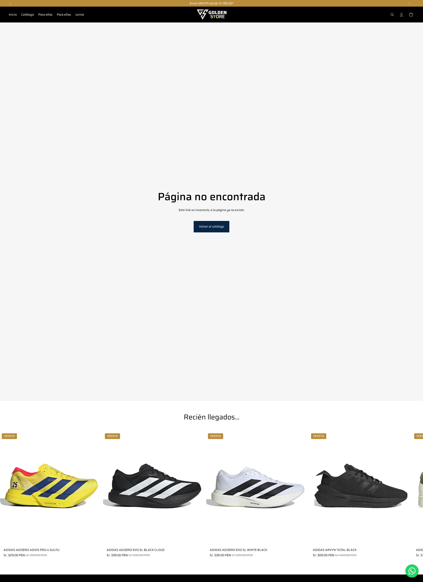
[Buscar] (392, 14)
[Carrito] (411, 14)
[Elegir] (96, 539)
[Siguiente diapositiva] (409, 494)
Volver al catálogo (211, 226)
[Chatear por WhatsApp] (412, 571)
